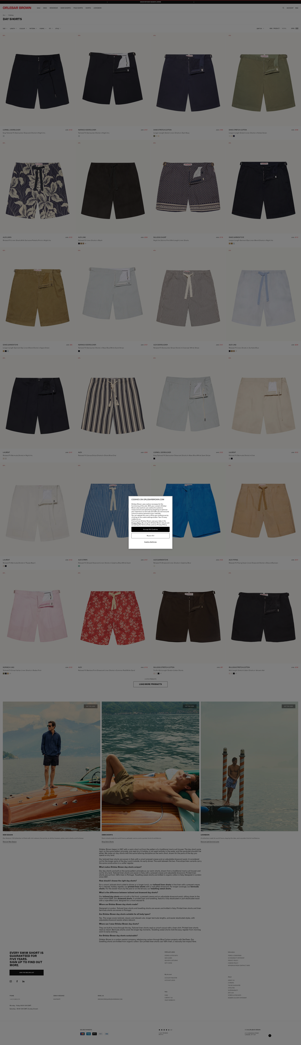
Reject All (150, 536)
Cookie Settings (150, 542)
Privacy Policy (136, 523)
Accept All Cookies (150, 529)
